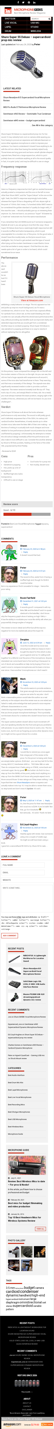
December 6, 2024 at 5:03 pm (34, 746)
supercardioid (6, 527)
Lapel (8, 27)
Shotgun (10, 18)
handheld (25, 1295)
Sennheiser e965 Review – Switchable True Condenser (27, 114)
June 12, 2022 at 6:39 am (32, 643)
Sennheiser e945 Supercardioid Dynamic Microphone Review (27, 1365)
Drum (8, 31)
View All (40, 1229)
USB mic (35, 22)
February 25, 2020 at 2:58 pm (33, 549)
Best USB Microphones (17, 1119)
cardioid (13, 1291)
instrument (24, 1299)
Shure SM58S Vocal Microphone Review (30, 1017)
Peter (37, 44)
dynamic (45, 524)
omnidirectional (31, 1302)
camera (39, 1288)
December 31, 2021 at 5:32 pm (34, 601)
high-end (38, 1295)
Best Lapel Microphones (18, 1090)
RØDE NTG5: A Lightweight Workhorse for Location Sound (34, 958)
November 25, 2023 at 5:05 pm (34, 682)
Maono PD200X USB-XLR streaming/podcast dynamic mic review (33, 997)
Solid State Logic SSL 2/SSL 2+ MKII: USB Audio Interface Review (34, 984)
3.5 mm (10, 1288)
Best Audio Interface (16, 1075)
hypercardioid (12, 1299)
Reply (25, 552)
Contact (27, 1406)
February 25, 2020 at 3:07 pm (33, 571)
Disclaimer (27, 1410)
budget (29, 1288)
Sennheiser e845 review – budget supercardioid (24, 120)
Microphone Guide (15, 1134)
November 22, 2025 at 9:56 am (34, 828)
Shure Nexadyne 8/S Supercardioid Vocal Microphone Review (32, 971)
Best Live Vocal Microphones (22, 524)
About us (27, 1403)
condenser (29, 1291)
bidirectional (19, 1288)
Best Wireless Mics (15, 1127)
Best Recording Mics (16, 1105)
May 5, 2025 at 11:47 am (32, 800)
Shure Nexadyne (23, 782)
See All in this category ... (41, 125)
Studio (34, 27)
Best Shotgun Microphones (19, 1112)
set (44, 1302)
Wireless (36, 31)
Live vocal (11, 22)
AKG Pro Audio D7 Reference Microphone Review (24, 107)
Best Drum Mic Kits (15, 1083)
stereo (9, 1306)
